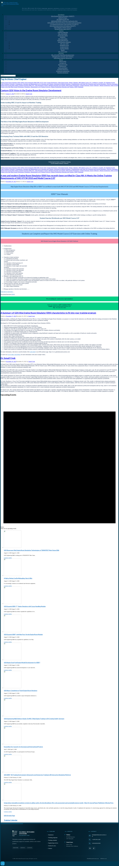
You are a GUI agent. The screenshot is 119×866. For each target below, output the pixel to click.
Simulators (51, 834)
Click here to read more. (7, 291)
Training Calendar (10, 820)
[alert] (59, 463)
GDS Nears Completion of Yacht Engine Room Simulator (20, 690)
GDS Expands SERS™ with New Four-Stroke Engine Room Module (23, 634)
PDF (13, 294)
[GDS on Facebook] (93, 848)
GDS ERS (32, 352)
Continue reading (8, 557)
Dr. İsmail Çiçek (8, 358)
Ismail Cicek (29, 94)
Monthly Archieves (62, 72)
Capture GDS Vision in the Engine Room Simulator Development (31, 90)
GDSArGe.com (103, 858)
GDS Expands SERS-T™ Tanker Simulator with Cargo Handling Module (25, 606)
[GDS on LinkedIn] (90, 848)
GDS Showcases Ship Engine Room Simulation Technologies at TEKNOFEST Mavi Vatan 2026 (31, 550)
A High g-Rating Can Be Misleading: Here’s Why (18, 578)
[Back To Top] (3, 863)
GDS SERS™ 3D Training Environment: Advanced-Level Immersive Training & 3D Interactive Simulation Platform (37, 775)
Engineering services (53, 843)
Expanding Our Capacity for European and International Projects (23, 747)
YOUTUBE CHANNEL (13, 354)
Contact (50, 848)
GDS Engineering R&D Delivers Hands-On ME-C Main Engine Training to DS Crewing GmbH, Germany (34, 718)
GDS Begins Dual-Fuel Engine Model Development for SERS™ (22, 662)
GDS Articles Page (9, 815)
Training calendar (52, 840)
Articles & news (52, 845)
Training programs (52, 837)
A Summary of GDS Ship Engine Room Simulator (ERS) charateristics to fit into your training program (48, 313)
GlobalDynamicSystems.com (93, 858)
